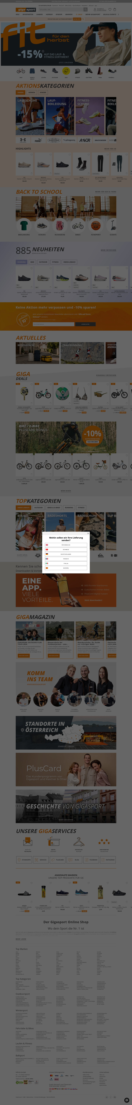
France (66, 559)
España (66, 568)
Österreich (66, 545)
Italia (66, 563)
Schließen (88, 533)
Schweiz (66, 549)
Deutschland (66, 554)
